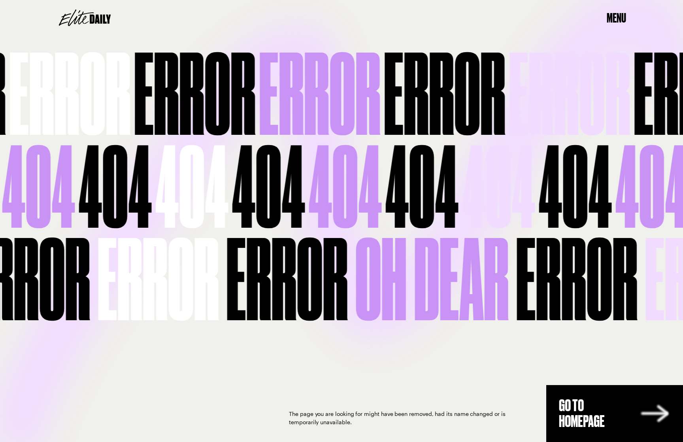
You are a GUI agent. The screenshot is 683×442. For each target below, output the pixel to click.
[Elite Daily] (85, 17)
